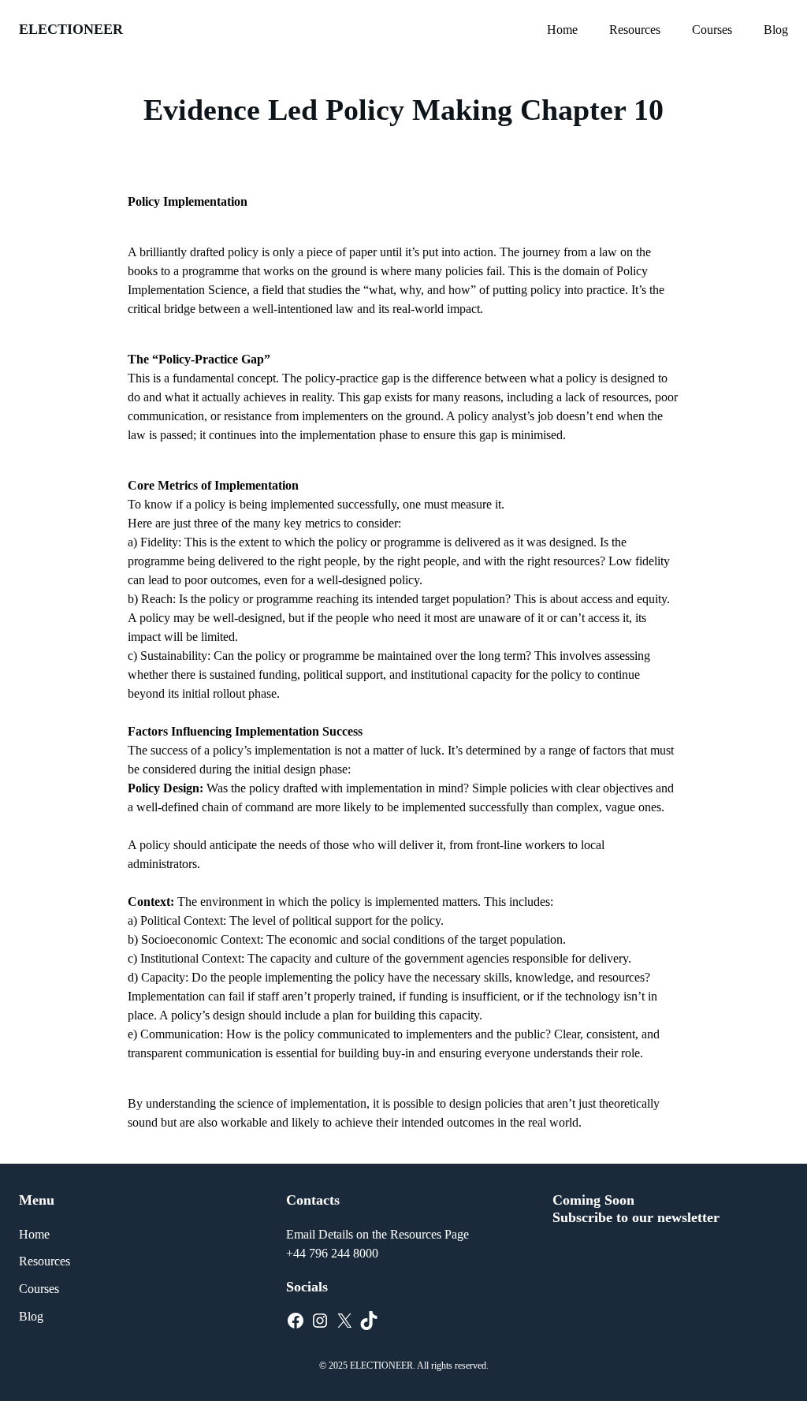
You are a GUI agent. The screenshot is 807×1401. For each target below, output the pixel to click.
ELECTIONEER (71, 29)
